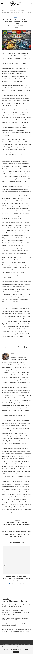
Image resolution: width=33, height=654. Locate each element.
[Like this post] (18, 347)
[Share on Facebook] (20, 347)
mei (9, 26)
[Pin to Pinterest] (24, 347)
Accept (16, 652)
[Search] (31, 3)
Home (3, 10)
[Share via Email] (26, 347)
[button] (4, 565)
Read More (23, 652)
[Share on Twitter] (22, 347)
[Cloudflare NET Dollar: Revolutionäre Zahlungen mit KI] (16, 560)
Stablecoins (21, 10)
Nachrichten (12, 10)
